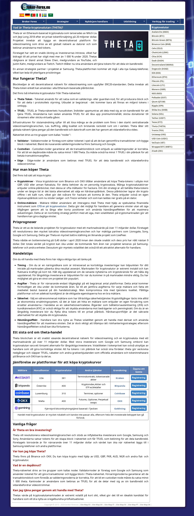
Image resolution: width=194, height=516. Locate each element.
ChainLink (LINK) (160, 52)
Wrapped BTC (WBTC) (162, 146)
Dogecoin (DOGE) (160, 68)
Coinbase (120, 393)
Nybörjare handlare (96, 21)
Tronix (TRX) (158, 130)
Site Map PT (133, 504)
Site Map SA (145, 504)
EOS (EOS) (156, 73)
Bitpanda (120, 385)
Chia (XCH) (157, 56)
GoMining (119, 408)
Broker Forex (29, 21)
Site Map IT (109, 504)
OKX (119, 400)
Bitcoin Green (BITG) (162, 40)
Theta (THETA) (159, 126)
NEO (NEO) (157, 93)
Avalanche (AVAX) (160, 32)
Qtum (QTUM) (158, 101)
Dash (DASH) (158, 60)
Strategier (63, 21)
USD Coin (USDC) (160, 138)
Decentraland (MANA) (162, 64)
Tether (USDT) (158, 118)
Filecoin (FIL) (158, 81)
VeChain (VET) (158, 142)
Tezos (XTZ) (157, 122)
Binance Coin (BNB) (161, 44)
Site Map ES (85, 504)
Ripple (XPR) (158, 105)
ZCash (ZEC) (157, 151)
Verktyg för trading (163, 21)
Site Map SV (121, 504)
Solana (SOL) (158, 114)
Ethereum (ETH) (159, 77)
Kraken (120, 378)
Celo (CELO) (157, 48)
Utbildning (130, 21)
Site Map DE (97, 504)
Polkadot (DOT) (159, 97)
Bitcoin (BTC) (158, 36)
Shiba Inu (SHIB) (159, 110)
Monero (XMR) (159, 89)
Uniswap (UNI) (159, 134)
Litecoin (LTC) (158, 85)
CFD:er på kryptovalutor (52, 206)
